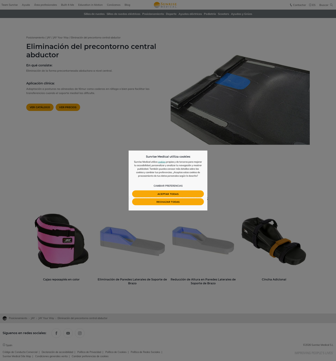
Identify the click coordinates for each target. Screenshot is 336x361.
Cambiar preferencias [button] (168, 185)
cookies (162, 161)
